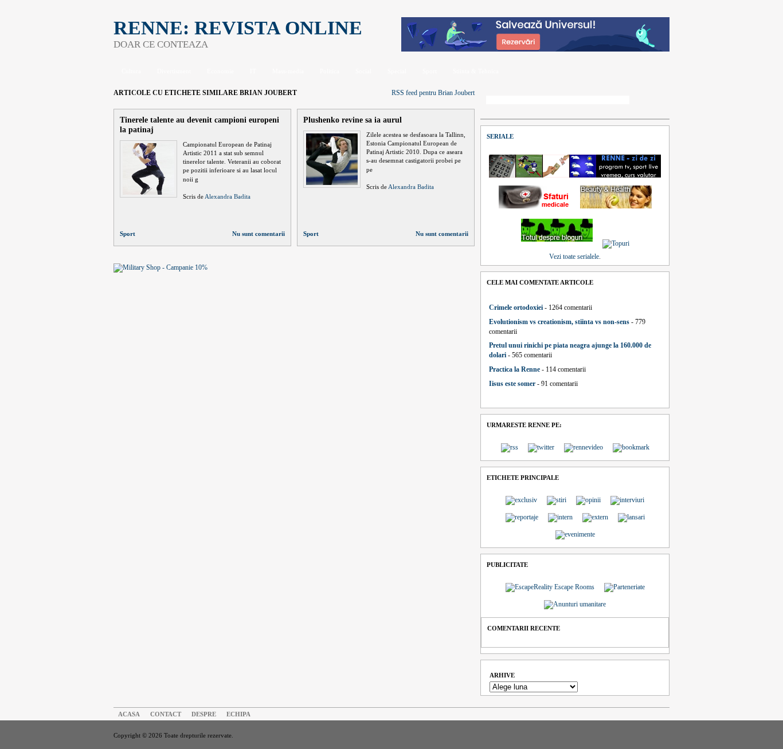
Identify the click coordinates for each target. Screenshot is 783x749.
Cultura (131, 71)
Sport (429, 71)
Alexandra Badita (227, 196)
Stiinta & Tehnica (476, 71)
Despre (203, 714)
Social (363, 71)
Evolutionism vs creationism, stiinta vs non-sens (559, 322)
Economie (220, 71)
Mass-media (288, 71)
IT (253, 71)
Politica (329, 71)
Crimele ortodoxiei (516, 307)
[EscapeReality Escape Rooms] (535, 49)
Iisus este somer (512, 384)
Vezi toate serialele (574, 257)
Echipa (238, 714)
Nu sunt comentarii (258, 233)
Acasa (129, 714)
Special (396, 71)
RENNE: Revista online (237, 27)
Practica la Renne (514, 369)
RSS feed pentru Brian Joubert (433, 93)
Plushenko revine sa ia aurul (352, 119)
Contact (165, 714)
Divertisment (174, 71)
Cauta (652, 101)
